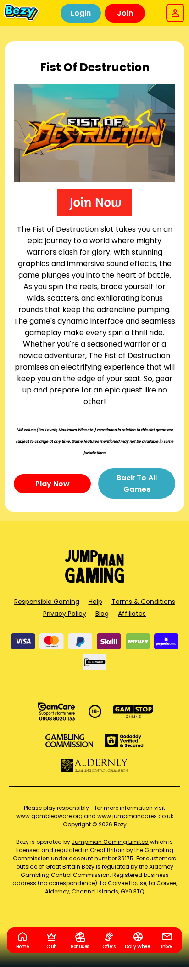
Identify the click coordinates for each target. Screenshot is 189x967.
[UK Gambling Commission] (69, 740)
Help (95, 601)
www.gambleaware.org (49, 816)
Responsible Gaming (46, 601)
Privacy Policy (64, 613)
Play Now (52, 483)
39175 (125, 858)
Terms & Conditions (143, 601)
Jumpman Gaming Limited (110, 842)
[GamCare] (56, 711)
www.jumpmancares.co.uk (135, 816)
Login (81, 13)
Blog (102, 613)
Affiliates (132, 613)
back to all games (137, 483)
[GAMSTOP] (133, 711)
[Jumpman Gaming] (94, 580)
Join (125, 13)
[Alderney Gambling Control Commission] (94, 765)
